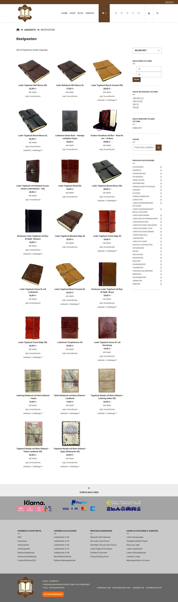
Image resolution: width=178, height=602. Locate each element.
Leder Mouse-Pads (140, 222)
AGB (19, 537)
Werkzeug (137, 274)
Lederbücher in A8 (61, 553)
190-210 (136, 101)
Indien (135, 128)
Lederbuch (54, 581)
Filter (136, 79)
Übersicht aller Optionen (100, 537)
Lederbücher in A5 (61, 541)
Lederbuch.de (138, 588)
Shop (72, 13)
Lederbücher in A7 (61, 549)
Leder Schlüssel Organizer (145, 225)
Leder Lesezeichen (134, 549)
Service (90, 13)
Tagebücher (138, 268)
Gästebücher (138, 183)
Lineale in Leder (140, 241)
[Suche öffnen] (157, 13)
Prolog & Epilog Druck (99, 556)
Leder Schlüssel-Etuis (142, 228)
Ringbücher (138, 258)
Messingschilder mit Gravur (138, 560)
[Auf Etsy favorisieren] (133, 13)
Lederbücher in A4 (61, 537)
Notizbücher (138, 248)
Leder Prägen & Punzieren (101, 549)
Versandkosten (35, 96)
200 (134, 104)
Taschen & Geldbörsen (143, 271)
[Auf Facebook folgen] (116, 13)
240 (134, 107)
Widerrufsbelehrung (26, 553)
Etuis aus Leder (133, 545)
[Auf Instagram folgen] (127, 13)
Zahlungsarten (24, 549)
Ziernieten (137, 281)
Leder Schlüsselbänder (143, 232)
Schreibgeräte (139, 264)
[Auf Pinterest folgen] (121, 13)
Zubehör (136, 284)
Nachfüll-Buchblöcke (143, 245)
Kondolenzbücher (141, 196)
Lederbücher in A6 (61, 545)
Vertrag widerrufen (53, 594)
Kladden (136, 193)
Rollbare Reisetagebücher (65, 560)
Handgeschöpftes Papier (144, 187)
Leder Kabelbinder (141, 215)
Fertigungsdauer (56, 588)
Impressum (169, 2)
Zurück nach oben (89, 492)
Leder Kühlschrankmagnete (145, 219)
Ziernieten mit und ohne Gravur (103, 545)
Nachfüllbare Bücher (62, 556)
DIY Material (138, 177)
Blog (80, 13)
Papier (135, 251)
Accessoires (138, 167)
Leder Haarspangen (135, 537)
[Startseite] (24, 13)
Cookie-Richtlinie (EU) (27, 560)
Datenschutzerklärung (27, 556)
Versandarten (23, 545)
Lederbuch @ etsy (154, 588)
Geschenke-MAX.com (121, 588)
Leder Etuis (138, 200)
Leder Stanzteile (140, 235)
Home (64, 13)
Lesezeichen (138, 238)
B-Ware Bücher (139, 173)
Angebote (30, 29)
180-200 (136, 98)
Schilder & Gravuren (98, 553)
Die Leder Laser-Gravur (100, 541)
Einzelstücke (138, 180)
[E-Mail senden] (138, 13)
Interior (136, 190)
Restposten (138, 254)
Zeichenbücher (139, 277)
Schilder (136, 261)
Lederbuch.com (104, 588)
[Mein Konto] (149, 13)
